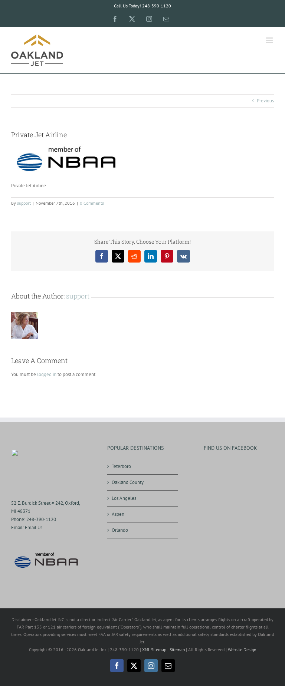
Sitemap (177, 649)
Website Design (242, 649)
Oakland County (128, 482)
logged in (46, 374)
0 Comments (92, 203)
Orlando (120, 530)
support (24, 203)
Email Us (33, 527)
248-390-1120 (41, 519)
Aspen (118, 514)
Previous (265, 101)
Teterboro (121, 466)
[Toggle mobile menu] (270, 40)
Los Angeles (124, 498)
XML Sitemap (154, 649)
